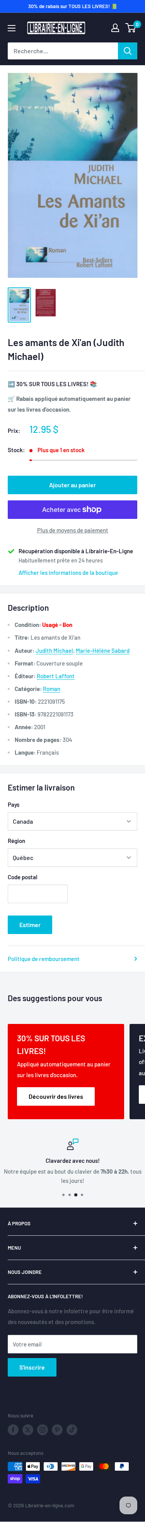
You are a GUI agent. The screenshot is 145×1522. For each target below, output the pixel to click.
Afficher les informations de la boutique (68, 572)
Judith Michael (54, 650)
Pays (13, 804)
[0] (131, 27)
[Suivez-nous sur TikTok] (72, 1429)
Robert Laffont (56, 675)
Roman (51, 688)
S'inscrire (32, 1367)
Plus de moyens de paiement (72, 530)
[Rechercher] (127, 50)
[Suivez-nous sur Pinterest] (57, 1429)
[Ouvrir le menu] (11, 28)
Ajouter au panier (72, 484)
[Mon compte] (115, 28)
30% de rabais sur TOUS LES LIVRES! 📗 (72, 6)
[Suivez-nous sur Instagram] (42, 1429)
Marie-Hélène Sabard (103, 650)
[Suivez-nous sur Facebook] (13, 1429)
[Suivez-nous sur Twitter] (27, 1429)
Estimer (30, 924)
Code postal (23, 876)
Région (16, 840)
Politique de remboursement (44, 958)
